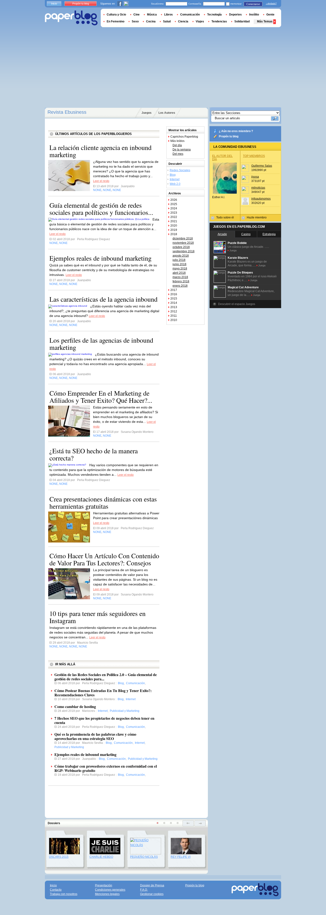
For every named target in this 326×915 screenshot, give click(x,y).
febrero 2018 (181, 281)
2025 (173, 204)
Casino (246, 234)
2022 (173, 217)
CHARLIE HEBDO (101, 856)
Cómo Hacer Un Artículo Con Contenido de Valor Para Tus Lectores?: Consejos (104, 559)
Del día (177, 145)
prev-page (188, 823)
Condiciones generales (110, 889)
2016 (173, 294)
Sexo (135, 21)
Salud (167, 21)
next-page (200, 823)
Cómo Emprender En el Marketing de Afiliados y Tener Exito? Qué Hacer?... (100, 396)
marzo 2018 (180, 277)
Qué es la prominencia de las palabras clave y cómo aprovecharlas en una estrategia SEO (95, 736)
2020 (173, 225)
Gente (270, 14)
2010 (173, 320)
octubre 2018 (181, 247)
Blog (173, 174)
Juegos (147, 112)
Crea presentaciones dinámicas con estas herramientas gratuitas (103, 502)
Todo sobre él (225, 217)
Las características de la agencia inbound (103, 299)
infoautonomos (261, 198)
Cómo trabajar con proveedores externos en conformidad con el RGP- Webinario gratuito (105, 768)
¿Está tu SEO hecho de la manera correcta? (93, 454)
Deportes (235, 14)
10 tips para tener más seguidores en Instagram (97, 617)
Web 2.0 (175, 184)
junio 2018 (179, 264)
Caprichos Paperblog (184, 136)
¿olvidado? (271, 3)
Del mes (178, 153)
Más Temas (265, 21)
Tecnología (214, 14)
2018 (173, 234)
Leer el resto (101, 181)
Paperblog (71, 18)
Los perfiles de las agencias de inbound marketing (101, 344)
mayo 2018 (180, 268)
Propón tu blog (228, 136)
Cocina (151, 21)
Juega (233, 250)
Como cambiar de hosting (75, 706)
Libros (168, 14)
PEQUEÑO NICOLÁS (144, 856)
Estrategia (269, 234)
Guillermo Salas (261, 165)
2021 (173, 221)
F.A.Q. (144, 889)
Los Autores (166, 112)
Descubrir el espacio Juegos (236, 304)
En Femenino (115, 21)
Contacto (56, 889)
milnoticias (258, 187)
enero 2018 (180, 285)
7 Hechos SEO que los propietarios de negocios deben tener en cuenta (104, 720)
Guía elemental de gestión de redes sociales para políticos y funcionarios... (101, 209)
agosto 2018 (181, 255)
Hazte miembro (257, 217)
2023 (173, 212)
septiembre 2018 (184, 251)
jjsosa (255, 176)
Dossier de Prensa (152, 885)
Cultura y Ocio (116, 14)
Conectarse (253, 4)
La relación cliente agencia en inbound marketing (100, 151)
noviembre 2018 (183, 242)
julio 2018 (179, 260)
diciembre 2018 (183, 238)
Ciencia (183, 21)
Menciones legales (107, 894)
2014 (173, 303)
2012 (173, 311)
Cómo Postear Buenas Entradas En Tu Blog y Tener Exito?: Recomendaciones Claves (103, 693)
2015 (173, 298)
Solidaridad (242, 21)
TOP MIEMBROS (254, 156)
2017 (173, 290)
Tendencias (219, 21)
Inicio (54, 3)
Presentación (103, 885)
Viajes (200, 21)
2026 (173, 200)
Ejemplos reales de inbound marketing (100, 258)
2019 (173, 230)
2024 (173, 208)
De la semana (182, 149)
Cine (136, 14)
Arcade (222, 234)
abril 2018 (179, 272)
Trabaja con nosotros (63, 894)
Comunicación (190, 14)
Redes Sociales (180, 170)
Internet (174, 179)
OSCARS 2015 (58, 856)
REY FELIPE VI (180, 856)
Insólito (254, 14)
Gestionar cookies (151, 894)
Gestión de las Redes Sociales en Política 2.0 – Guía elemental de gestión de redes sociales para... (105, 677)
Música (152, 14)
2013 (173, 307)
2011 (173, 315)
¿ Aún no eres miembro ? (236, 131)
